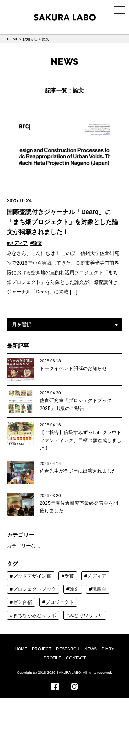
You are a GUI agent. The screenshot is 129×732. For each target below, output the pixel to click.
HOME (12, 39)
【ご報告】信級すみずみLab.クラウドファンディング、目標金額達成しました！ (80, 440)
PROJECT (41, 649)
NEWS (90, 649)
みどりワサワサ (86, 615)
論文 (37, 243)
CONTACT (76, 658)
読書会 (99, 589)
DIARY (107, 649)
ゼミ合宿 (22, 602)
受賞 (69, 576)
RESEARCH (67, 649)
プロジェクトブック (34, 589)
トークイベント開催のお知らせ (73, 368)
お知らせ (29, 39)
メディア (19, 243)
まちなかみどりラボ (34, 615)
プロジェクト (59, 602)
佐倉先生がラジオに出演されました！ (80, 471)
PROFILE (52, 658)
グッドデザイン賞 (32, 576)
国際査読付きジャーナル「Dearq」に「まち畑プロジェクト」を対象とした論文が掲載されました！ (62, 221)
